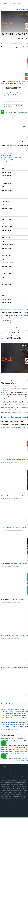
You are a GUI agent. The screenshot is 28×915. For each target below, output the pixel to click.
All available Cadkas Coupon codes (10, 703)
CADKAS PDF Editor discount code (9, 722)
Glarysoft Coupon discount (13, 566)
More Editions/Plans (7, 155)
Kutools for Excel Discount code (16, 495)
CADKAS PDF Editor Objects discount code (11, 717)
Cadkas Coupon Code (6, 332)
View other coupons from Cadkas (10, 729)
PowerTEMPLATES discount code (15, 738)
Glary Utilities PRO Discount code (17, 563)
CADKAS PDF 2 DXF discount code (9, 715)
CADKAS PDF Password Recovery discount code (13, 711)
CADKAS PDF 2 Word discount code (10, 713)
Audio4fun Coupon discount (13, 669)
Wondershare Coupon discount (14, 462)
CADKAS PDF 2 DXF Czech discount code (11, 726)
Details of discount (7, 153)
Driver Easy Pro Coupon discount (14, 530)
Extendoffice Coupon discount (14, 498)
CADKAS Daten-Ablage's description (12, 157)
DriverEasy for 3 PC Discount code (17, 527)
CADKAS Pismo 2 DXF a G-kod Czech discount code (14, 724)
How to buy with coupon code (10, 161)
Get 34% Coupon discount (9, 151)
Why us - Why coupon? (8, 159)
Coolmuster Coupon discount (13, 602)
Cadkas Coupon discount (13, 429)
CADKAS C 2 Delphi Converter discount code (12, 709)
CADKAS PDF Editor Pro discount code (10, 720)
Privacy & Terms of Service (14, 805)
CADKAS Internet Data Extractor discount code (12, 707)
